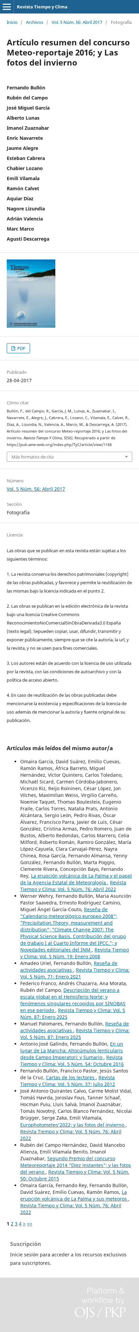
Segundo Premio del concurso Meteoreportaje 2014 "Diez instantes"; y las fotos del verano (75, 1165)
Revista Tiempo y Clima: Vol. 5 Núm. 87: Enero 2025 (75, 1033)
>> (29, 1223)
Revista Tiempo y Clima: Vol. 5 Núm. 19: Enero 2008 (74, 953)
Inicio (12, 22)
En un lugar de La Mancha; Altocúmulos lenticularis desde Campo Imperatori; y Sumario (71, 1050)
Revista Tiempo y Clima (42, 7)
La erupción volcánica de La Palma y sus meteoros (74, 1195)
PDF (20, 348)
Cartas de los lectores (71, 1077)
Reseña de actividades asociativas (68, 966)
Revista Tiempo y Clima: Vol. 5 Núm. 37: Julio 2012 (67, 1080)
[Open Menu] (6, 6)
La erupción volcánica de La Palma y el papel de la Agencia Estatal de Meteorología (76, 879)
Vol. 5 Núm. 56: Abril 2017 (77, 22)
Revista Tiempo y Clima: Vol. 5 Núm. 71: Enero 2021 (75, 973)
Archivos (34, 22)
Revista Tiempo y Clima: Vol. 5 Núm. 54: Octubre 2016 (72, 1060)
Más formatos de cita (32, 457)
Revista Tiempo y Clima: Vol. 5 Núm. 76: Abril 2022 (73, 885)
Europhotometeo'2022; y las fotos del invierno (73, 1125)
